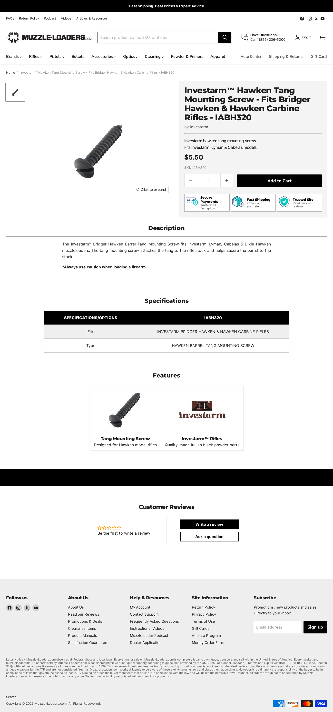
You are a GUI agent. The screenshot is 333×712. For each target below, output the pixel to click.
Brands (13, 56)
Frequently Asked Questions (154, 621)
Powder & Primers (187, 56)
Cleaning (153, 56)
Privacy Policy (204, 614)
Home (10, 72)
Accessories (102, 56)
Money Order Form (208, 642)
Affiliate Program (206, 635)
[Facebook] (9, 607)
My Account (140, 607)
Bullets (78, 56)
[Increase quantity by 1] (227, 180)
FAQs (10, 18)
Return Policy (29, 18)
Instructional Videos (147, 628)
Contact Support (144, 614)
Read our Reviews (83, 614)
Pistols (55, 56)
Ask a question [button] (209, 536)
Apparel (217, 56)
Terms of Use (203, 621)
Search (11, 697)
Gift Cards (200, 628)
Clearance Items (82, 628)
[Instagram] (18, 607)
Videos (66, 18)
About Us (76, 607)
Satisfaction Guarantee (87, 642)
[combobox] (158, 37)
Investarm (199, 126)
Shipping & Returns (286, 56)
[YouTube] (35, 607)
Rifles (34, 56)
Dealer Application (146, 642)
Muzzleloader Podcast (149, 635)
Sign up (315, 627)
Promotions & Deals (85, 621)
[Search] (224, 37)
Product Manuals (82, 635)
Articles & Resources (92, 18)
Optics (129, 56)
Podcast (50, 18)
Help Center (251, 56)
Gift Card (319, 56)
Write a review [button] (209, 524)
